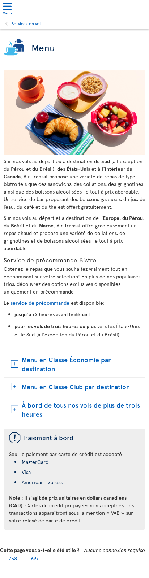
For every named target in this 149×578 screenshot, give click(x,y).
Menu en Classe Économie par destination (66, 364)
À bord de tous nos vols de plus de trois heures (81, 409)
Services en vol (26, 23)
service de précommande (39, 302)
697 (35, 558)
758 (13, 558)
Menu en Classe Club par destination (76, 386)
